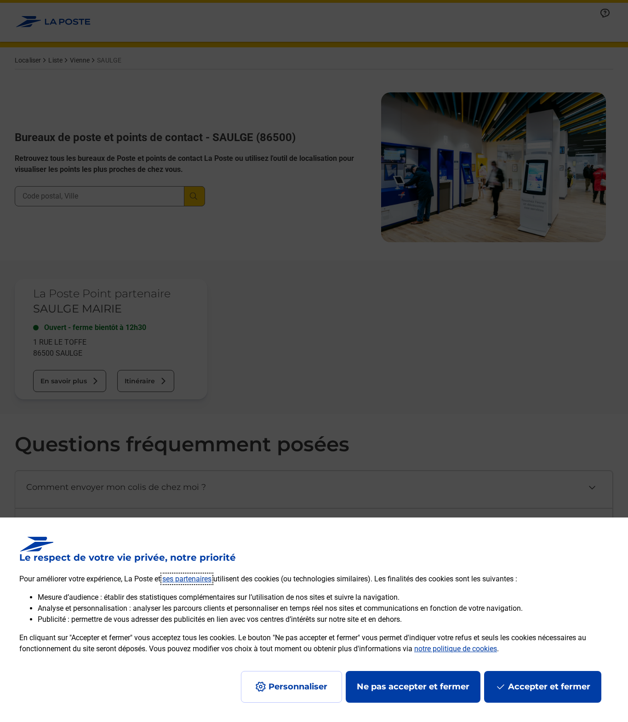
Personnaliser (297, 687)
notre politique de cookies (455, 648)
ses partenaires (186, 578)
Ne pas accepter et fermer (413, 687)
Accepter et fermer (549, 687)
